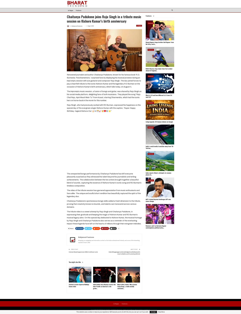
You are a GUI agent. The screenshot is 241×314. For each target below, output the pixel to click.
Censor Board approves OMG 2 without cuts (83, 252)
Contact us (147, 310)
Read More (161, 312)
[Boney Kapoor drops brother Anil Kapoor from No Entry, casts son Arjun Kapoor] (160, 30)
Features (78, 10)
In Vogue (70, 10)
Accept (153, 312)
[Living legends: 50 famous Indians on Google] (160, 110)
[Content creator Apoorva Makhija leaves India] (80, 275)
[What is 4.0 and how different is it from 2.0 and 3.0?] (160, 83)
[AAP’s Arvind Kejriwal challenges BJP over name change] (160, 188)
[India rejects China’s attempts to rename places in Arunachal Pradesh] (160, 161)
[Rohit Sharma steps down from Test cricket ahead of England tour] (160, 57)
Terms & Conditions (128, 310)
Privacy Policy (139, 310)
